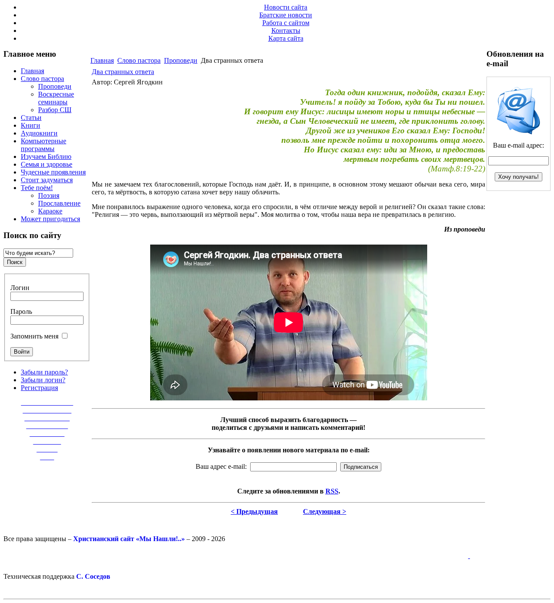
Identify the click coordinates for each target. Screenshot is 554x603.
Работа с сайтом (285, 22)
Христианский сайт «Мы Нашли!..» (129, 538)
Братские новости (285, 15)
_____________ (47, 418)
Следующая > (324, 511)
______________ (47, 410)
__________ (47, 433)
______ (47, 449)
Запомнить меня (34, 336)
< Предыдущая (254, 511)
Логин (19, 287)
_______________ (47, 402)
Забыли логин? (43, 380)
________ (47, 441)
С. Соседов (93, 576)
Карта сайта (285, 38)
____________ (47, 425)
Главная (102, 60)
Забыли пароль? (44, 372)
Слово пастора (139, 60)
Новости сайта (285, 7)
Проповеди (180, 60)
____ (47, 457)
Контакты (285, 30)
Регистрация (39, 387)
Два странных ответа (123, 71)
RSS (331, 491)
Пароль (21, 311)
